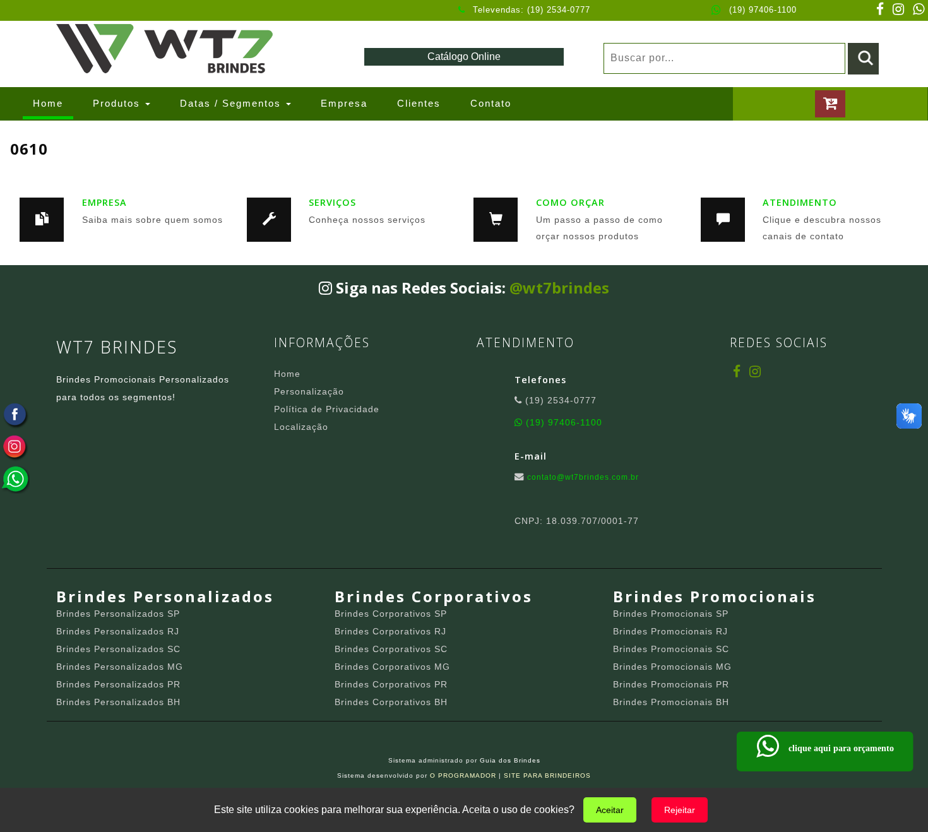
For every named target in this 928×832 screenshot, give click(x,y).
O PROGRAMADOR (463, 775)
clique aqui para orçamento (839, 748)
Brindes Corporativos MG (392, 667)
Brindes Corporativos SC (391, 649)
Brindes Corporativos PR (391, 684)
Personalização (309, 391)
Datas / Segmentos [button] (232, 103)
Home (53, 103)
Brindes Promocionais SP (671, 614)
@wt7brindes (559, 287)
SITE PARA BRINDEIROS (547, 775)
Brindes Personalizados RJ (117, 631)
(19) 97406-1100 (763, 10)
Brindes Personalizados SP (118, 614)
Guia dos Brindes (510, 760)
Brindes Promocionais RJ (670, 631)
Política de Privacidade (326, 409)
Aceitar (610, 810)
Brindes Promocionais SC (671, 649)
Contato (490, 103)
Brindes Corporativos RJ (390, 631)
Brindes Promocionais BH (671, 702)
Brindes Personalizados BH (118, 702)
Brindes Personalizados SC (118, 649)
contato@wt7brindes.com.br (583, 477)
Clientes (419, 103)
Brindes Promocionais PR (671, 684)
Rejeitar (679, 810)
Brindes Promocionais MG (672, 667)
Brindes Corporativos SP (391, 614)
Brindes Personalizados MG (119, 667)
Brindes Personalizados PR (118, 684)
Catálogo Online (464, 56)
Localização (301, 427)
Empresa (344, 103)
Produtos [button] (118, 103)
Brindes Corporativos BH (391, 702)
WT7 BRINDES (116, 347)
